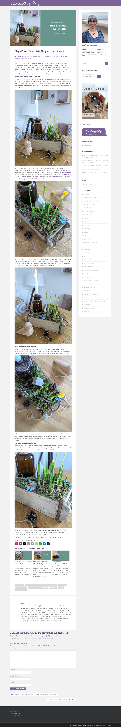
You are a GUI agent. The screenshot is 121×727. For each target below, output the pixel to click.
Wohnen (88, 3)
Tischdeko (24, 587)
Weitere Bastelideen (25, 58)
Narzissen (17, 587)
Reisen (86, 273)
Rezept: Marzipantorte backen (91, 169)
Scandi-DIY (87, 291)
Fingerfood (87, 228)
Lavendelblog (73, 725)
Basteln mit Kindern (90, 211)
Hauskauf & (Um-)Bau (90, 242)
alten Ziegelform (66, 172)
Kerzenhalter (20, 263)
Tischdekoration (32, 587)
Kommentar (14, 649)
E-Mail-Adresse (15, 676)
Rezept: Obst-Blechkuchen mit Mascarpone (94, 165)
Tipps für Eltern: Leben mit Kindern (94, 301)
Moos (24, 176)
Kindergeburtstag (89, 263)
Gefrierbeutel (65, 174)
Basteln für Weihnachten (91, 208)
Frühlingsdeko (53, 585)
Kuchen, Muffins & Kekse (91, 270)
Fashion (86, 225)
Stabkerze (47, 263)
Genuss (86, 235)
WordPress (108, 725)
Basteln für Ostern (89, 204)
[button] (16, 543)
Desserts (86, 222)
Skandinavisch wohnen (91, 294)
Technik (86, 298)
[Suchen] (106, 63)
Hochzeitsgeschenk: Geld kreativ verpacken (94, 172)
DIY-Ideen (97, 3)
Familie (61, 3)
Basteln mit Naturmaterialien (60, 56)
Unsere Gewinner (87, 145)
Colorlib (97, 725)
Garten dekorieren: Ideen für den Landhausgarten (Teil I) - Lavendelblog (37, 636)
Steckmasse (46, 174)
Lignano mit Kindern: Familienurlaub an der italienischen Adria (95, 161)
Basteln (27, 585)
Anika (27, 56)
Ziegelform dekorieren (20, 590)
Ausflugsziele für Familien (91, 197)
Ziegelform (61, 587)
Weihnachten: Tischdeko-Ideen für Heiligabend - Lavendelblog (34, 638)
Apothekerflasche (48, 259)
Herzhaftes (87, 249)
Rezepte (69, 3)
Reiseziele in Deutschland (91, 280)
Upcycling (17, 58)
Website (12, 682)
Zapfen (41, 176)
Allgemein (35, 56)
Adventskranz (47, 79)
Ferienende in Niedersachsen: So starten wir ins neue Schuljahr (95, 156)
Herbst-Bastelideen (89, 246)
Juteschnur (36, 265)
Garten (86, 232)
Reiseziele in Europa (90, 284)
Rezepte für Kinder (89, 287)
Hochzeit (86, 253)
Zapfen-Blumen (53, 587)
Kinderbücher (88, 260)
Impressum (79, 725)
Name (12, 670)
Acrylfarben (55, 176)
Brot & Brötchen (89, 218)
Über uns (107, 3)
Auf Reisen (79, 3)
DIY (47, 585)
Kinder (86, 256)
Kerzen (60, 585)
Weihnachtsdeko (36, 63)
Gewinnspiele (88, 239)
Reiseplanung (88, 277)
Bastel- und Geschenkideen (45, 56)
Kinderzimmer (88, 266)
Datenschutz (86, 725)
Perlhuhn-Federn (31, 179)
